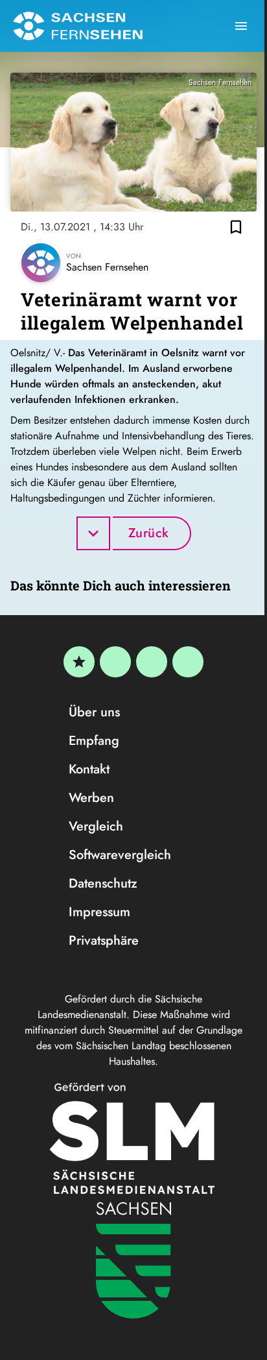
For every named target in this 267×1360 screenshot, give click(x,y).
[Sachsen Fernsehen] (78, 26)
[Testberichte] (79, 661)
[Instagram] (151, 661)
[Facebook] (115, 661)
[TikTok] (187, 661)
